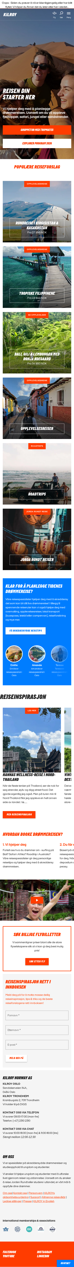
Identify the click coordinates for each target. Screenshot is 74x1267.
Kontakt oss (20, 1193)
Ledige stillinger (12, 1201)
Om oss (7, 1193)
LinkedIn (43, 1256)
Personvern (36, 1193)
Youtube (8, 1256)
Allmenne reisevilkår (54, 1197)
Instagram (44, 1252)
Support (35, 1197)
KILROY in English (43, 1201)
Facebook (9, 1252)
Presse (27, 1201)
